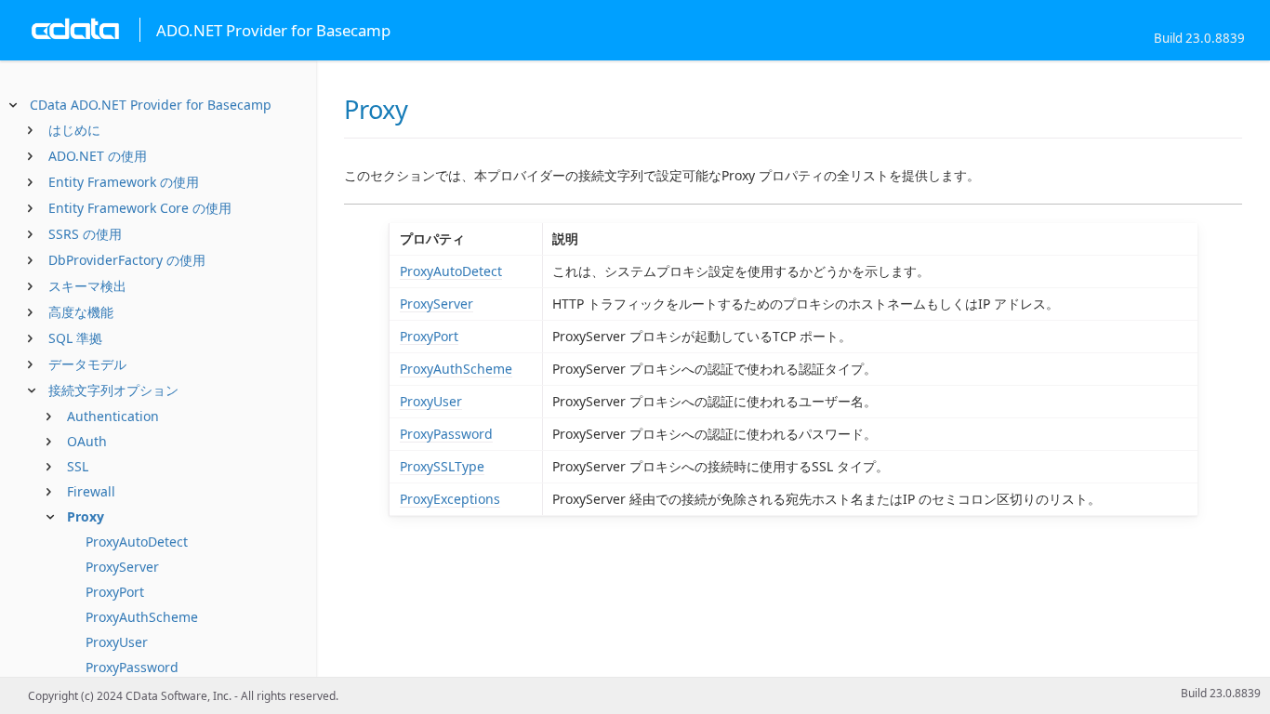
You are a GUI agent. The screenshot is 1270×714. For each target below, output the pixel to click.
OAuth (87, 441)
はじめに (74, 130)
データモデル (87, 364)
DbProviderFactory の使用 (126, 260)
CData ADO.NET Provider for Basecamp (150, 104)
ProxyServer (122, 566)
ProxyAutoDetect (137, 541)
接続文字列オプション (113, 390)
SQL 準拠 (75, 338)
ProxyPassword (132, 667)
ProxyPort (115, 592)
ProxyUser (117, 642)
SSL (77, 466)
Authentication (113, 416)
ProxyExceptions (450, 499)
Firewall (91, 491)
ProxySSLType (442, 466)
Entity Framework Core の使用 (140, 208)
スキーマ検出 (87, 286)
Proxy (85, 516)
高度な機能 (80, 312)
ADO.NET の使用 (97, 156)
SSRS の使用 (85, 234)
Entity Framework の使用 (123, 182)
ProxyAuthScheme (142, 617)
